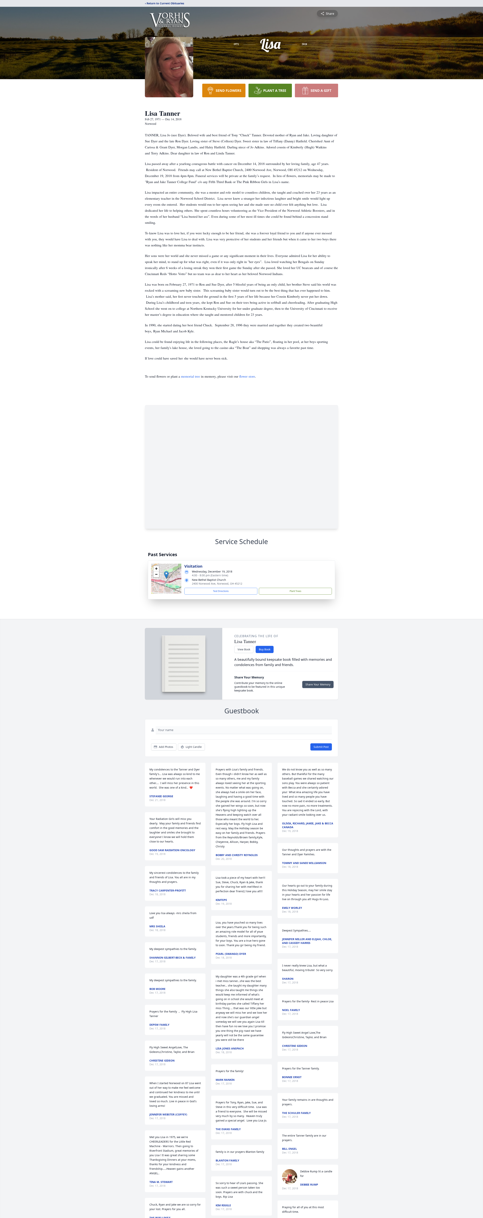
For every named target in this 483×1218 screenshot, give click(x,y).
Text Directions (221, 591)
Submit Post (321, 747)
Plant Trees (295, 591)
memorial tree (190, 376)
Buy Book (264, 649)
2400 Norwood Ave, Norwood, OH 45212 (217, 583)
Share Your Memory (317, 684)
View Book (244, 649)
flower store (247, 376)
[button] (166, 575)
